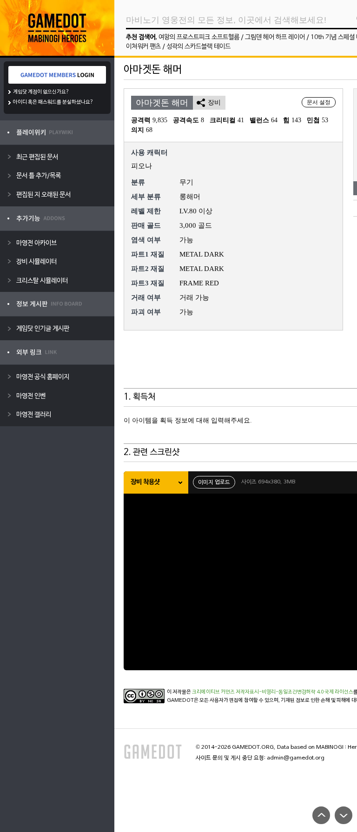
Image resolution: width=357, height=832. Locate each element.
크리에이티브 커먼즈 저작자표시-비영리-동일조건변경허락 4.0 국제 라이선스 (272, 692)
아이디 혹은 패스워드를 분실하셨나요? (53, 102)
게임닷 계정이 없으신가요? (41, 92)
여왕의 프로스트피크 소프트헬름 (199, 37)
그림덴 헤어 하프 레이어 (275, 37)
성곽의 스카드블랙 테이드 (198, 46)
